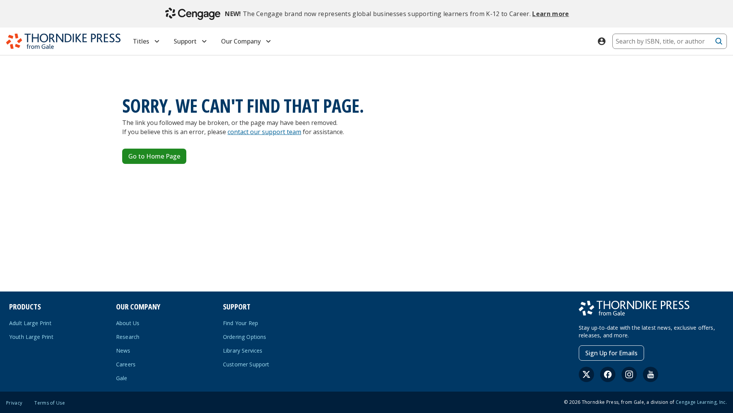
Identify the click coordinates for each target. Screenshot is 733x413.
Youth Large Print (31, 336)
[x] (586, 374)
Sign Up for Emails (611, 353)
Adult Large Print (30, 323)
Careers (126, 364)
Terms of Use (49, 403)
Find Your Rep (240, 323)
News (123, 350)
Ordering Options (244, 336)
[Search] (719, 41)
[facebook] (607, 374)
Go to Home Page (154, 156)
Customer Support (246, 364)
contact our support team (264, 132)
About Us (127, 323)
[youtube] (650, 374)
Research (127, 336)
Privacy (14, 403)
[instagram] (629, 374)
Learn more (550, 14)
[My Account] (601, 41)
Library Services (243, 350)
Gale (122, 378)
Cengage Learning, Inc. (701, 402)
